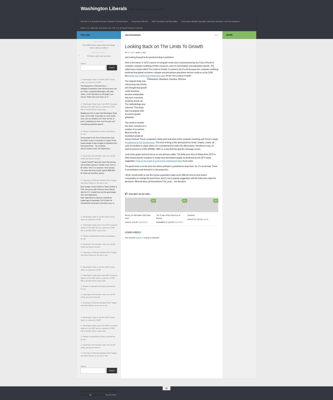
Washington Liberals (104, 8)
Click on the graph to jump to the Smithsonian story (159, 161)
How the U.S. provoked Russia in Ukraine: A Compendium (104, 21)
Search (83, 64)
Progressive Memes (140, 21)
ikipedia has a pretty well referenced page (146, 76)
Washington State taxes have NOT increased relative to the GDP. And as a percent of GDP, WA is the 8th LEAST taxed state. (99, 107)
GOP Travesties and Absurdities (165, 21)
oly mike (131, 53)
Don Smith (179, 222)
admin (205, 219)
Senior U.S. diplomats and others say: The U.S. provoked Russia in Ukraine (112, 28)
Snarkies (191, 215)
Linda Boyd (143, 222)
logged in (139, 238)
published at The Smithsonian (141, 142)
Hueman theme (110, 395)
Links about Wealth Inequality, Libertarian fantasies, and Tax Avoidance (210, 21)
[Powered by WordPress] (90, 395)
